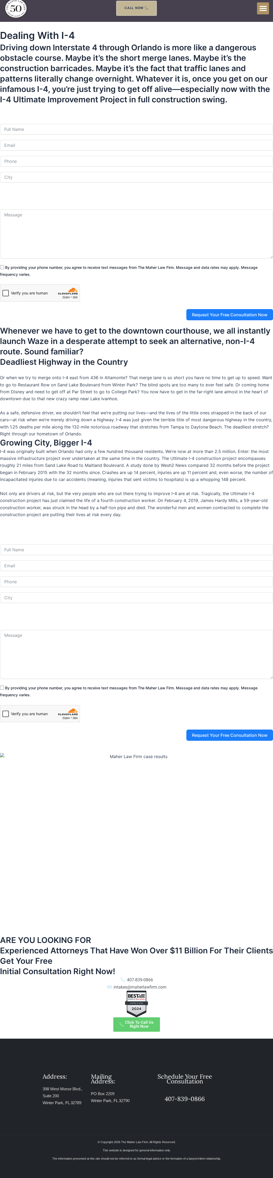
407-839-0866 (99, 113)
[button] (263, 8)
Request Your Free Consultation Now (229, 314)
